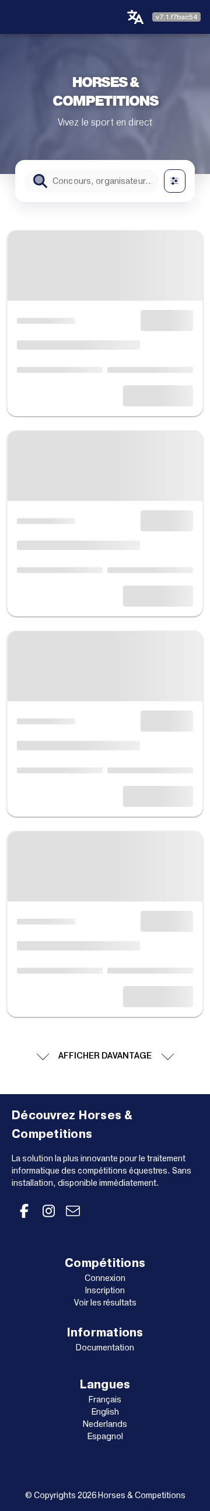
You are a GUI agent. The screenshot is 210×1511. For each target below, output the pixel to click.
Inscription (105, 1290)
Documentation (105, 1347)
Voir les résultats (105, 1302)
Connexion (105, 1278)
